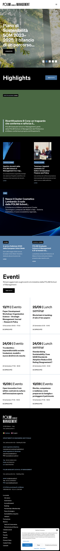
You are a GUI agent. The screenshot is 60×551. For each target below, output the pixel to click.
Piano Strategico (9, 511)
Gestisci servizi (26, 541)
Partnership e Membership (12, 508)
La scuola (6, 495)
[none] (30, 433)
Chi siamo (7, 498)
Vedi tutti (51, 77)
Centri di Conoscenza (10, 524)
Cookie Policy (36, 548)
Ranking (6, 505)
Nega (38, 545)
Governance (7, 500)
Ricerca (5, 521)
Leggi (4, 180)
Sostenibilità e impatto (11, 513)
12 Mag (11, 95)
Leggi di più (8, 55)
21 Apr (39, 162)
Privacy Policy (43, 548)
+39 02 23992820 (9, 480)
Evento (12, 307)
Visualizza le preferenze (51, 545)
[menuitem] (6, 433)
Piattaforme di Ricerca (11, 527)
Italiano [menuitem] (7, 433)
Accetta (27, 545)
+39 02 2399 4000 (9, 460)
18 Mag (8, 162)
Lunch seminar (42, 309)
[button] (57, 530)
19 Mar (38, 242)
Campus (6, 516)
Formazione (6, 519)
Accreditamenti (9, 503)
